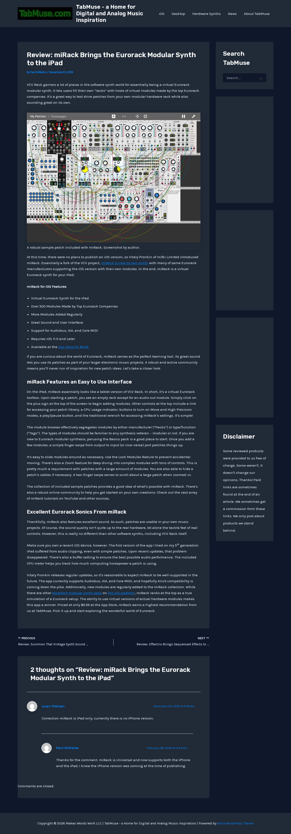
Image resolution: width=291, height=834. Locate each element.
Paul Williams (67, 748)
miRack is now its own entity (124, 263)
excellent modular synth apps (77, 593)
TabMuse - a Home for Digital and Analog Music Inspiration (109, 13)
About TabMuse (257, 13)
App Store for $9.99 (73, 347)
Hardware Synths (206, 13)
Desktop (178, 13)
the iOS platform (121, 593)
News (232, 13)
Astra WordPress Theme (235, 823)
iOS (161, 13)
